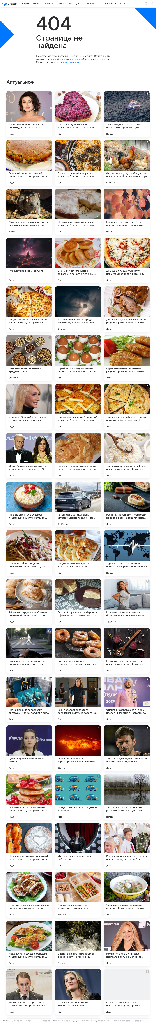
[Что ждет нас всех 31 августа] (29, 260)
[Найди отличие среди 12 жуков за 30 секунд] (78, 797)
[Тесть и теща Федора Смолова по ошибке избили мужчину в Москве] (127, 748)
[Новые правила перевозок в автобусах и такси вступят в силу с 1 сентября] (29, 699)
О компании (17, 1021)
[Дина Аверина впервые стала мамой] (29, 748)
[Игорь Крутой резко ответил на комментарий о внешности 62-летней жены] (29, 455)
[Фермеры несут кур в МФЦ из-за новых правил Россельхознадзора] (127, 163)
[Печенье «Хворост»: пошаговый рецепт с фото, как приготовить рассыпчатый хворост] (78, 455)
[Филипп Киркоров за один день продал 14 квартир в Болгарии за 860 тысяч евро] (127, 699)
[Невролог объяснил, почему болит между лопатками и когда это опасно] (127, 602)
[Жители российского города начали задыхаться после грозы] (78, 309)
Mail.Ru (6, 1021)
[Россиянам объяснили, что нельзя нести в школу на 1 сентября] (127, 846)
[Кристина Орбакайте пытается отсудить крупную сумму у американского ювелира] (29, 407)
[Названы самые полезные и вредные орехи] (29, 358)
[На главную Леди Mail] (12, 3)
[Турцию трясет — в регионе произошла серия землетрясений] (127, 553)
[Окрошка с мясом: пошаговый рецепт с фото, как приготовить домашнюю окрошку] (127, 895)
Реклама (29, 1021)
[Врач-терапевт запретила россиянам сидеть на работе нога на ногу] (78, 699)
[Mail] (4, 3)
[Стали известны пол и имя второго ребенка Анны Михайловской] (78, 992)
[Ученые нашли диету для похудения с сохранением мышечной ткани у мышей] (78, 895)
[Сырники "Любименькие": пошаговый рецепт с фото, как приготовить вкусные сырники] (78, 260)
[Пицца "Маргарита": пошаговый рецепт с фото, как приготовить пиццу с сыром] (29, 309)
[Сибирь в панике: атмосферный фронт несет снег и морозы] (78, 943)
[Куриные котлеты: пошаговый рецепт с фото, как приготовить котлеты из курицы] (127, 358)
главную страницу (69, 62)
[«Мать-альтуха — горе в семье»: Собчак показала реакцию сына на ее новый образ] (29, 992)
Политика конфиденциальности (95, 1021)
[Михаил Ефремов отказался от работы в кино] (78, 846)
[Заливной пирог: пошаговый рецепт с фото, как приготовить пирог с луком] (29, 163)
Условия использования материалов (128, 1021)
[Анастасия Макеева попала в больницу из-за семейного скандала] (29, 114)
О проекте (45, 1021)
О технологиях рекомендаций (65, 1021)
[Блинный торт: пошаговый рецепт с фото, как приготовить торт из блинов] (78, 602)
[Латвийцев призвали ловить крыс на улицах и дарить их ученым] (29, 212)
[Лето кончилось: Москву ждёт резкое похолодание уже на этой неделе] (127, 797)
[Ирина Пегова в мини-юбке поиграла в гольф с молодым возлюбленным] (127, 943)
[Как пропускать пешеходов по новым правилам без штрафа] (29, 651)
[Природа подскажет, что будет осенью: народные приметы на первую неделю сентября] (127, 212)
